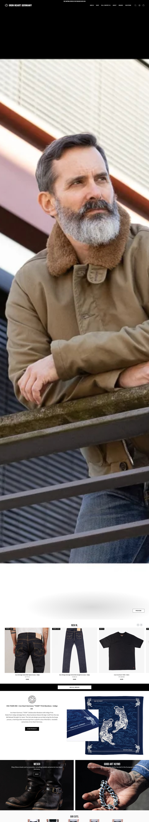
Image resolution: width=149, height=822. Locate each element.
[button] (114, 5)
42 (42, 670)
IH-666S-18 (74, 676)
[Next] (141, 624)
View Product (32, 729)
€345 (27, 679)
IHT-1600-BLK (122, 676)
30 (15, 670)
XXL (127, 670)
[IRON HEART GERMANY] (18, 5)
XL (124, 670)
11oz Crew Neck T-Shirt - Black (121, 675)
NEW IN (74, 625)
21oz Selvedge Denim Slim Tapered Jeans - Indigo (27, 675)
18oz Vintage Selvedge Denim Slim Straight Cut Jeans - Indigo (74, 675)
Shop (37, 774)
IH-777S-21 (27, 676)
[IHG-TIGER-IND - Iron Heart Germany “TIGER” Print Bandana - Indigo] (114, 725)
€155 (121, 679)
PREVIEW (138, 611)
